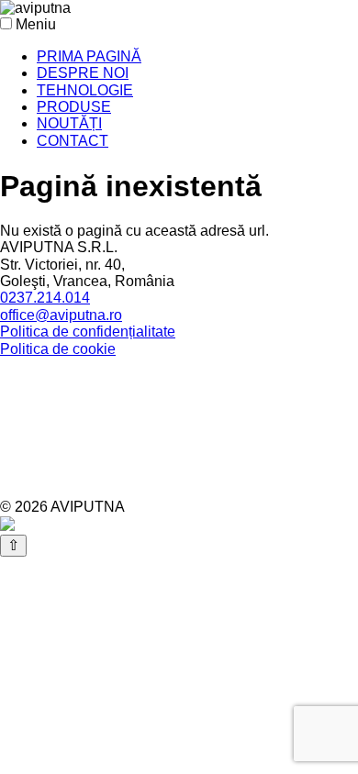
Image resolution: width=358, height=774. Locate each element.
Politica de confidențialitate (87, 331)
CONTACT (72, 141)
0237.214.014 (45, 297)
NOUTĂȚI (69, 123)
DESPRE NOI (83, 73)
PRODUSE (74, 107)
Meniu (36, 24)
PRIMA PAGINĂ (89, 56)
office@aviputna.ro (61, 315)
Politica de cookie (58, 349)
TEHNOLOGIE (85, 90)
